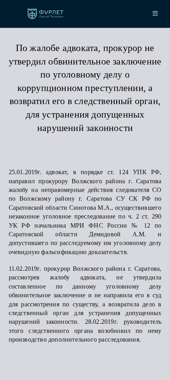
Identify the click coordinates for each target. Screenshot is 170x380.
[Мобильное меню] (155, 13)
